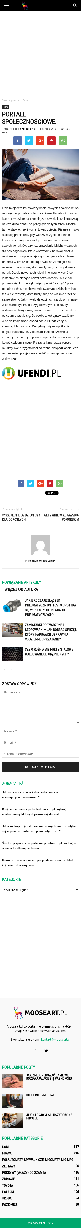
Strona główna (10, 100)
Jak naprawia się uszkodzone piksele (49, 1116)
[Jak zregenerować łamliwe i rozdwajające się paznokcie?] (12, 1081)
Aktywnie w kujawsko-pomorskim (61, 517)
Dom (5, 106)
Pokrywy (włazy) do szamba (24, 1173)
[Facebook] (35, 1051)
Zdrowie (8, 1179)
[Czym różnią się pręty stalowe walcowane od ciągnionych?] (12, 654)
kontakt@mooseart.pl (55, 1039)
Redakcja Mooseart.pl (23, 128)
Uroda (7, 1198)
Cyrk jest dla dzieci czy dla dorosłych (21, 517)
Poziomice (9, 1205)
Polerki (8, 1192)
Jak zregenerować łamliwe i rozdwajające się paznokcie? (49, 1077)
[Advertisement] (40, 53)
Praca (7, 1153)
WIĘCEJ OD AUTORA (21, 589)
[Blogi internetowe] (12, 1101)
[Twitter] (46, 1051)
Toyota (7, 1185)
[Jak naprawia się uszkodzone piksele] (12, 1120)
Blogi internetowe (40, 1095)
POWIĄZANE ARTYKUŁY (21, 582)
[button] (75, 5)
